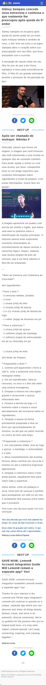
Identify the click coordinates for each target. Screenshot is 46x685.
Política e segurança (18, 675)
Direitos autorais (7, 677)
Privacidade (36, 675)
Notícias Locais (9, 535)
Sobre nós (5, 675)
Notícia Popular (22, 535)
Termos (29, 675)
